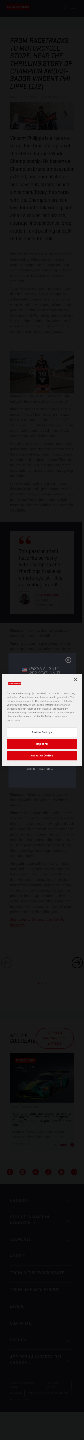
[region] (42, 720)
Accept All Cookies (42, 755)
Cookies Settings (42, 732)
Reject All (42, 743)
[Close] (76, 679)
